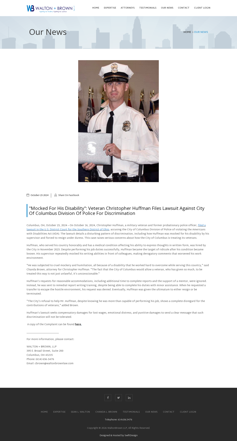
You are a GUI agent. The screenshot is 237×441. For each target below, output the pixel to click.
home (44, 412)
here (78, 324)
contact (168, 412)
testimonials (131, 412)
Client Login (202, 8)
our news (151, 412)
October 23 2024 (40, 195)
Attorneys (128, 8)
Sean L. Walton (80, 412)
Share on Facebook (68, 195)
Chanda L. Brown (106, 412)
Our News (167, 8)
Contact (183, 8)
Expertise (110, 8)
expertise (59, 412)
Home (95, 8)
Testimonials (147, 8)
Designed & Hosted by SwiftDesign (119, 436)
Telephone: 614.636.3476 (118, 420)
